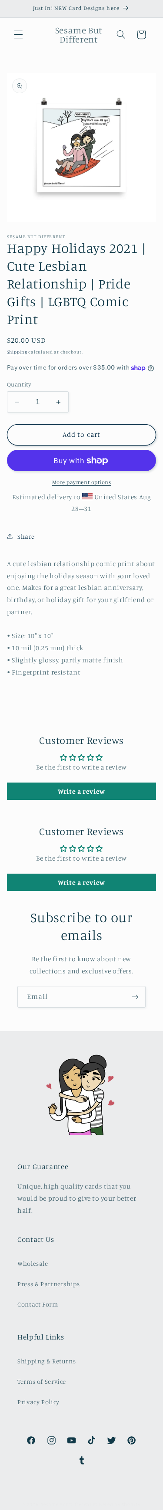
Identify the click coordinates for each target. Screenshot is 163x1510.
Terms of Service (41, 1381)
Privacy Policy (38, 1401)
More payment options (81, 482)
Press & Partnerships (48, 1283)
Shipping (17, 351)
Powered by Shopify (116, 1504)
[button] (18, 35)
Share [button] (26, 536)
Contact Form (37, 1304)
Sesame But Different (66, 1504)
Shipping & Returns (46, 1361)
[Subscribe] (135, 996)
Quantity (19, 384)
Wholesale (32, 1263)
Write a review (81, 791)
